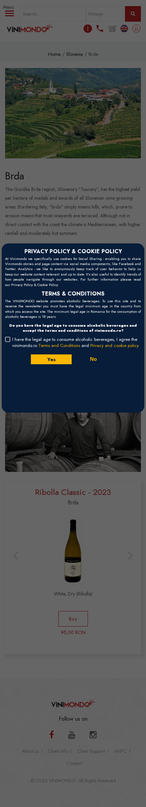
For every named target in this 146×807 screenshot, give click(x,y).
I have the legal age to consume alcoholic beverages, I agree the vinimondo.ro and (75, 342)
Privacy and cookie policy (114, 345)
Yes (51, 359)
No (93, 359)
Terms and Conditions (59, 345)
